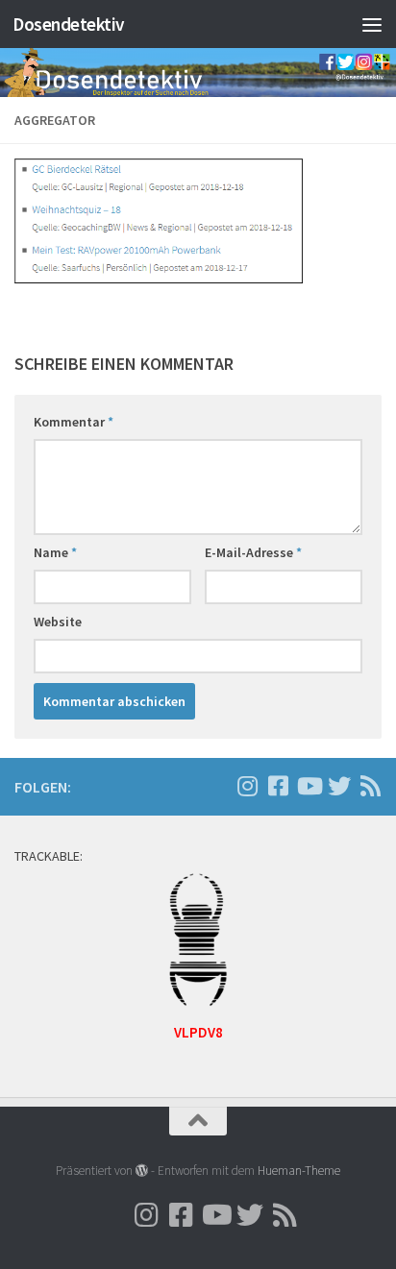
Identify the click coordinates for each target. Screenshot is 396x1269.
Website (58, 621)
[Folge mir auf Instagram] (247, 785)
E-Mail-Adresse (253, 552)
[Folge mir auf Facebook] (277, 785)
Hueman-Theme (299, 1170)
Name (55, 552)
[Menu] (372, 24)
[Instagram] (216, 786)
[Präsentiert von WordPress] (142, 1170)
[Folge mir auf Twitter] (339, 785)
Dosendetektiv (68, 24)
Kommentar (73, 421)
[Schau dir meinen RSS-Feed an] (370, 785)
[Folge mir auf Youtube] (308, 785)
